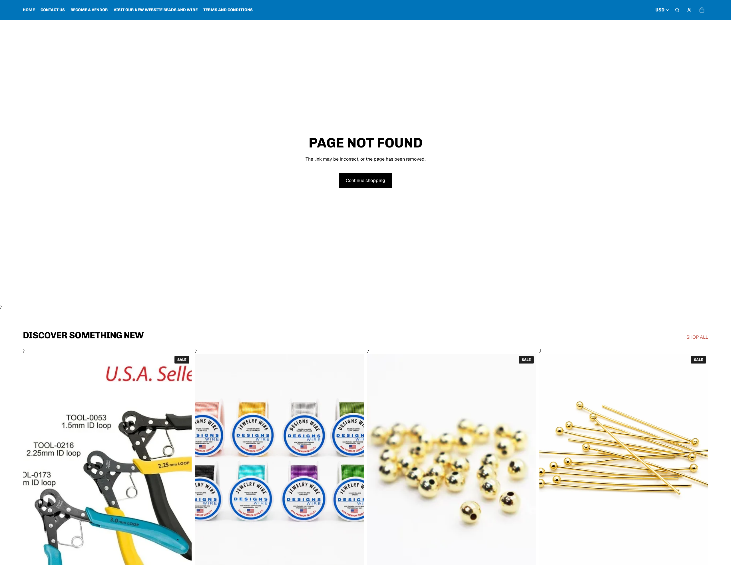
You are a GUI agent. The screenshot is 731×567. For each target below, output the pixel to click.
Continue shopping (365, 180)
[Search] (677, 10)
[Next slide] (355, 459)
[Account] (689, 10)
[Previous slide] (203, 459)
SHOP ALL (697, 337)
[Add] (699, 556)
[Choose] (183, 556)
